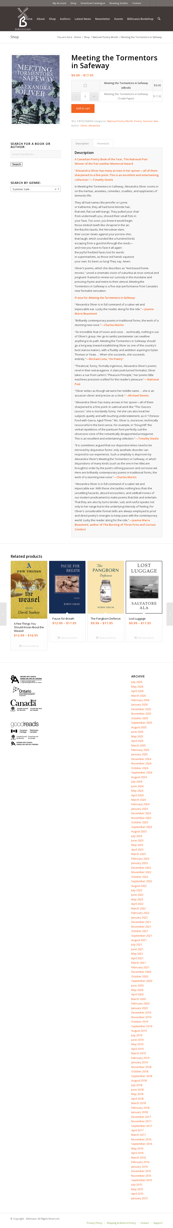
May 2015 (137, 1189)
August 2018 (139, 1080)
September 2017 (141, 1126)
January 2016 (139, 1166)
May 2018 (137, 1094)
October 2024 (139, 768)
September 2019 (141, 1026)
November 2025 (141, 713)
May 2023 (137, 845)
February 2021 (140, 967)
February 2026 (140, 700)
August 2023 (139, 831)
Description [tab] (82, 143)
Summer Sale (150, 121)
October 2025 (139, 718)
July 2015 (136, 1184)
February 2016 (140, 1162)
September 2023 (141, 827)
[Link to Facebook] (146, 3)
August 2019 (139, 1031)
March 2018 (138, 1103)
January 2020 (139, 1008)
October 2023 (139, 822)
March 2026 (138, 695)
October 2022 (139, 877)
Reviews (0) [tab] (103, 143)
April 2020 (137, 994)
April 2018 (137, 1098)
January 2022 (139, 917)
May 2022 (137, 899)
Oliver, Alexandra (90, 125)
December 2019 (141, 1012)
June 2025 (137, 732)
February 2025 (140, 750)
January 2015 (139, 1198)
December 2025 (141, 709)
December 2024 (141, 759)
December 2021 (141, 922)
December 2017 (141, 1117)
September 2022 (141, 881)
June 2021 (137, 949)
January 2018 (139, 1112)
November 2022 (141, 872)
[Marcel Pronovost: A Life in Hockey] (169, 614)
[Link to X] (153, 3)
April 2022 (137, 904)
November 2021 (141, 926)
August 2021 (139, 940)
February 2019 (140, 1058)
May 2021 (137, 953)
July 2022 (136, 890)
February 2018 (140, 1108)
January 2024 (139, 809)
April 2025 (137, 741)
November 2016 (141, 1139)
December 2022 (141, 868)
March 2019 (138, 1053)
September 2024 (141, 772)
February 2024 (140, 804)
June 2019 (137, 1040)
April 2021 (137, 958)
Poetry (138, 121)
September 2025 (141, 723)
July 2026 (136, 682)
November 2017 (141, 1121)
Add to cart (83, 108)
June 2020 (137, 985)
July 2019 (136, 1035)
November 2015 (141, 1176)
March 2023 (138, 854)
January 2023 (139, 863)
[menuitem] (59, 3)
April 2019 (137, 1049)
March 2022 (138, 908)
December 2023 (141, 813)
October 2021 (139, 931)
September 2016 (141, 1144)
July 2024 (136, 781)
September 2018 (141, 1076)
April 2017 (137, 1130)
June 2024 (137, 786)
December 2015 (141, 1171)
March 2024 (138, 800)
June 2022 (137, 895)
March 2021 (138, 963)
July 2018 (136, 1085)
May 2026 (137, 686)
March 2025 (138, 745)
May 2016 (137, 1148)
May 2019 (137, 1044)
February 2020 (140, 1003)
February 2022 (140, 913)
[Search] (158, 19)
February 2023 (140, 858)
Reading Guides (118, 3)
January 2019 (139, 1062)
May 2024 (137, 790)
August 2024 (139, 777)
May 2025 (137, 736)
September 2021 (141, 936)
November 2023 (141, 818)
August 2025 (139, 727)
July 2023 (136, 836)
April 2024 (137, 795)
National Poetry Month (120, 121)
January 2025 (139, 754)
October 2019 (139, 1021)
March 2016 (138, 1157)
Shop (73, 3)
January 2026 (139, 704)
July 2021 (136, 944)
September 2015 (141, 1180)
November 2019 (141, 1017)
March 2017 (138, 1135)
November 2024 (141, 763)
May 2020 (137, 990)
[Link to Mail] (159, 3)
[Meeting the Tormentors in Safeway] (36, 89)
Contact (136, 3)
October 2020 (139, 976)
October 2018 (139, 1071)
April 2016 (137, 1153)
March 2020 (138, 999)
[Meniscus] (3, 614)
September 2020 (141, 981)
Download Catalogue (93, 3)
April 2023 (137, 849)
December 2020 (141, 972)
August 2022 (139, 886)
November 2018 (141, 1067)
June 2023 (137, 840)
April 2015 (137, 1193)
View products (30, 645)
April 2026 (137, 691)
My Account (59, 3)
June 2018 (137, 1089)
